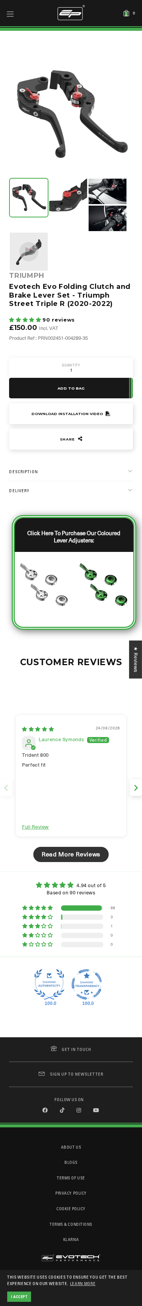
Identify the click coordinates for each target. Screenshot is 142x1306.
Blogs (71, 1162)
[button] (25, 320)
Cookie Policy (71, 1208)
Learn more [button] (83, 1283)
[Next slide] (136, 787)
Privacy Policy (70, 1192)
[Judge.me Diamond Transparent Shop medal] (87, 984)
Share (68, 439)
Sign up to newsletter (76, 1073)
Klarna (71, 1239)
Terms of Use (71, 1177)
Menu (10, 13)
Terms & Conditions (71, 1224)
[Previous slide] (6, 787)
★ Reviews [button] (136, 659)
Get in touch (77, 1049)
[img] (38, 729)
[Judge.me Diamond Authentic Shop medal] (49, 984)
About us (71, 1146)
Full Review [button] (35, 827)
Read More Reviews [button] (71, 854)
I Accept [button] (19, 1296)
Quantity (71, 365)
